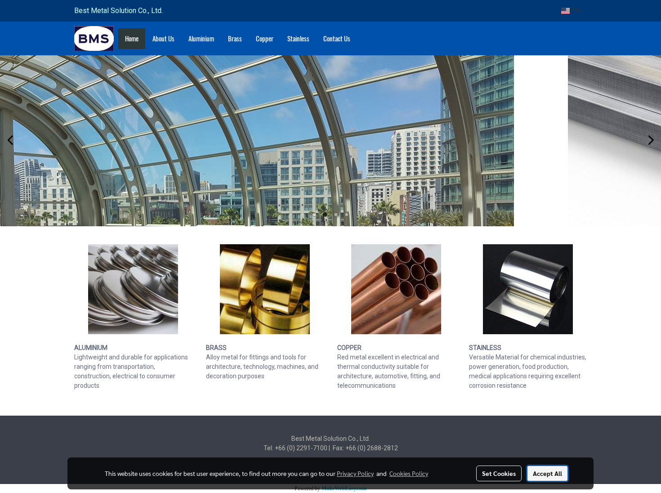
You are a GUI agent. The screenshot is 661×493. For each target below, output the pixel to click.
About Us (163, 38)
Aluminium (201, 38)
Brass (235, 38)
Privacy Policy (355, 473)
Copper (264, 38)
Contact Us (336, 38)
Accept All (547, 473)
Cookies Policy (408, 473)
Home (131, 38)
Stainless (298, 38)
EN (575, 10)
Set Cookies (499, 473)
